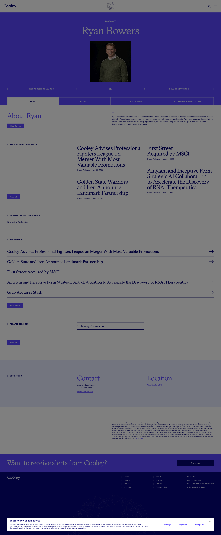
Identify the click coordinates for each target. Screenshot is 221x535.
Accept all (199, 524)
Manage (167, 524)
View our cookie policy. (63, 528)
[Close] (209, 521)
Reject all (183, 524)
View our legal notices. (79, 528)
